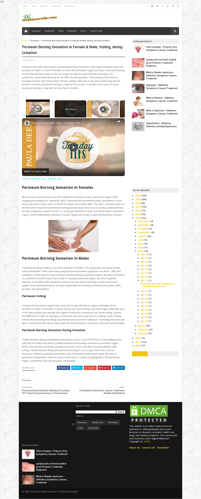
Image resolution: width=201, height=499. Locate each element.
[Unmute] (28, 115)
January (142, 333)
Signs (80, 427)
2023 (138, 206)
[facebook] (152, 5)
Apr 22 (144, 272)
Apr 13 (144, 280)
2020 (138, 214)
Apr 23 (144, 269)
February (143, 329)
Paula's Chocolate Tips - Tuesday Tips (56, 123)
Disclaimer (70, 5)
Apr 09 (144, 298)
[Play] (24, 115)
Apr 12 (144, 291)
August (142, 236)
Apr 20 (144, 276)
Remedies (113, 422)
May (140, 247)
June (141, 243)
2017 (138, 341)
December (144, 221)
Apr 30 (144, 254)
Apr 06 (144, 305)
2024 (138, 203)
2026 (138, 195)
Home (25, 5)
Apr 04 (144, 313)
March (142, 325)
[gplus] (163, 5)
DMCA (147, 441)
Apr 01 (144, 321)
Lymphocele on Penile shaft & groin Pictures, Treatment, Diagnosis (161, 62)
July (140, 239)
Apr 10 (144, 294)
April (141, 250)
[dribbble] (178, 5)
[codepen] (173, 5)
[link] (27, 123)
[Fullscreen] (52, 115)
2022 (138, 210)
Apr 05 (144, 309)
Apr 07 (144, 302)
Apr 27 (144, 258)
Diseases (34, 40)
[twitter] (157, 5)
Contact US (56, 5)
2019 (138, 218)
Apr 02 (144, 317)
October (143, 228)
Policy (33, 5)
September (144, 232)
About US (43, 5)
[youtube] (168, 5)
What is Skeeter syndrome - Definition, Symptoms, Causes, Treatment (161, 75)
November (144, 224)
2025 (138, 199)
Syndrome (93, 427)
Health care (97, 422)
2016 (138, 345)
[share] (118, 121)
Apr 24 (144, 265)
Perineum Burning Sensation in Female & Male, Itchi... (157, 285)
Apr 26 (144, 261)
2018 (138, 338)
